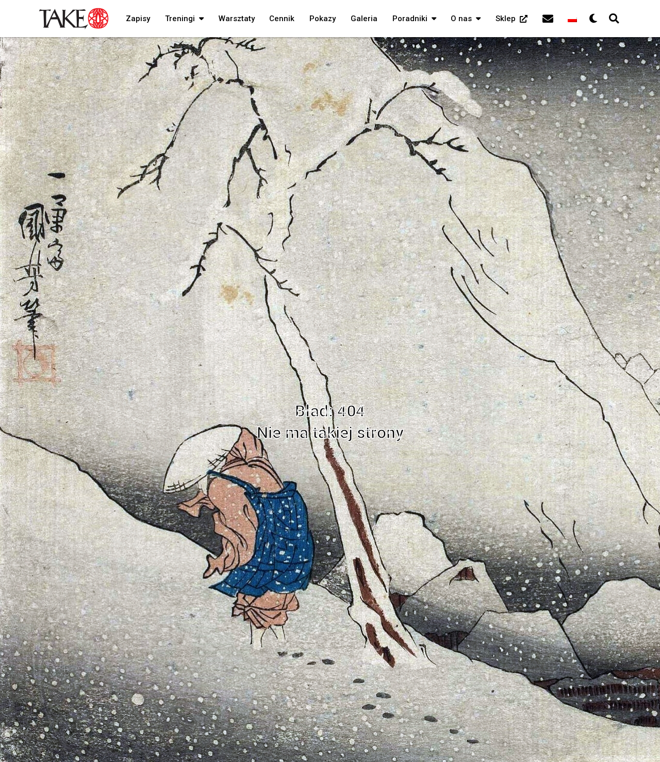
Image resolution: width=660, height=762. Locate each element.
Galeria (364, 18)
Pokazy (322, 18)
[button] (199, 18)
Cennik (281, 18)
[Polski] (572, 18)
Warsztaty (237, 18)
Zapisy (138, 18)
